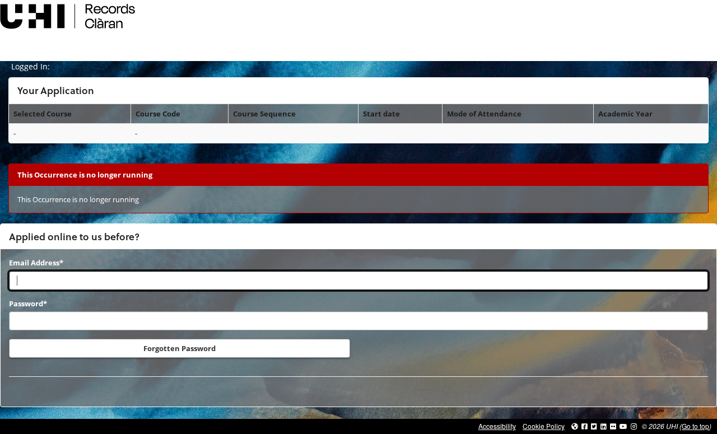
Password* (28, 303)
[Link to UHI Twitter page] (594, 426)
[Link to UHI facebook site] (584, 426)
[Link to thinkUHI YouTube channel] (623, 426)
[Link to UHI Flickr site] (613, 426)
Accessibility (497, 426)
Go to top (695, 426)
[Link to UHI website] (574, 426)
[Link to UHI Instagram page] (634, 426)
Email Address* (36, 263)
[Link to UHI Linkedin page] (603, 426)
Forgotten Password (179, 348)
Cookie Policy (544, 426)
